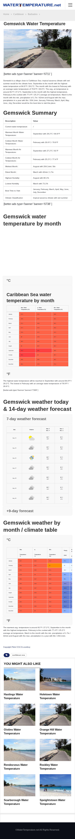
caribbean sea (18, 655)
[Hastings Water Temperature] (19, 679)
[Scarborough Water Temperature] (19, 785)
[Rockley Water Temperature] (55, 750)
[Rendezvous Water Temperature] (19, 750)
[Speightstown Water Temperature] (55, 785)
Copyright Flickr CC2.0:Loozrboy (16, 647)
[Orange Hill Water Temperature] (55, 715)
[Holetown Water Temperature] (55, 679)
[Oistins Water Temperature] (19, 715)
